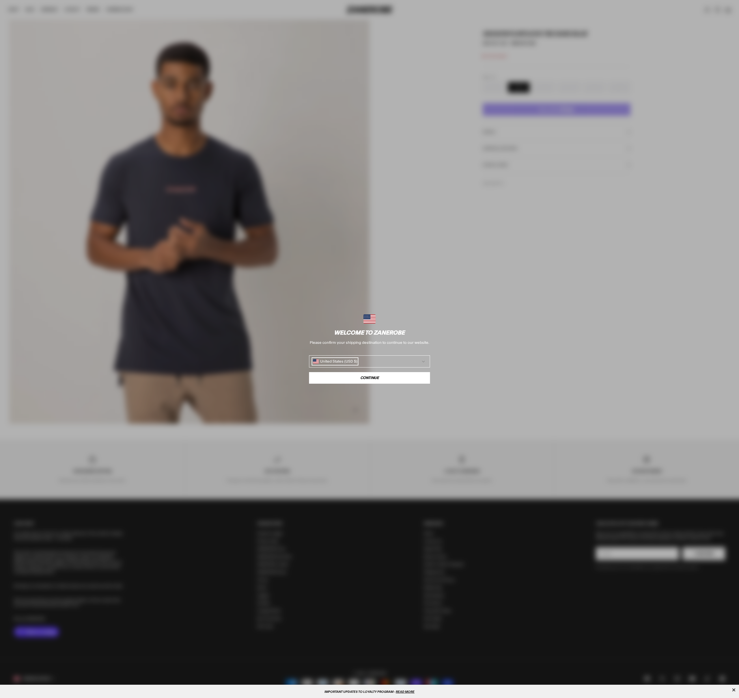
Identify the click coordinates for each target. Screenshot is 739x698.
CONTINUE (369, 378)
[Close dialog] (734, 690)
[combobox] (335, 361)
